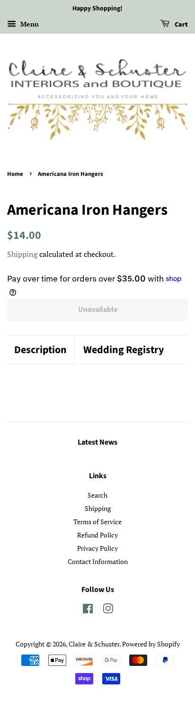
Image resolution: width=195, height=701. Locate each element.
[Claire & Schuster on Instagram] (108, 610)
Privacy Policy (97, 548)
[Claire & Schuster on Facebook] (87, 610)
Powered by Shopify (151, 643)
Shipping (22, 254)
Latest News (97, 442)
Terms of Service (97, 521)
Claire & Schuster (94, 643)
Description (40, 350)
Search (97, 495)
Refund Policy (97, 534)
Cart (180, 24)
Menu (28, 23)
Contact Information (98, 561)
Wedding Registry (123, 350)
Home (15, 174)
